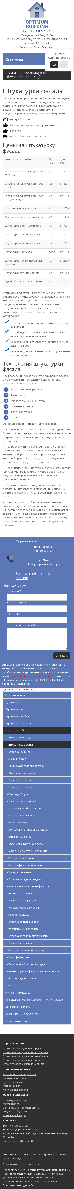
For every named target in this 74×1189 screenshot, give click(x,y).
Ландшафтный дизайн (19, 1021)
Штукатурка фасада (15, 1100)
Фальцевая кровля (14, 1078)
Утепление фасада (14, 1115)
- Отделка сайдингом (18, 751)
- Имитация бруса (16, 794)
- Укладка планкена (18, 872)
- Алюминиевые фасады (20, 900)
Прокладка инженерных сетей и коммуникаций (34, 999)
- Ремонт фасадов (16, 822)
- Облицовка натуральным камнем (27, 829)
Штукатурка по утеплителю (17, 689)
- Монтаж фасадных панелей (23, 865)
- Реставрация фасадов (20, 858)
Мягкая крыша (11, 1086)
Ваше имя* (14, 591)
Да (54, 64)
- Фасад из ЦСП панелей (20, 801)
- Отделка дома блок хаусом (23, 808)
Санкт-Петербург (44, 47)
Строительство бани (18, 716)
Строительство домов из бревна (23, 1060)
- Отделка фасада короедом (23, 879)
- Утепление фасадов (19, 737)
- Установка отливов (18, 787)
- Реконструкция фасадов (21, 929)
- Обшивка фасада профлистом (25, 766)
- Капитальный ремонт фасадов (25, 964)
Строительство (14, 709)
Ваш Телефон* (16, 602)
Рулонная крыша (13, 1082)
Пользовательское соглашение (22, 1164)
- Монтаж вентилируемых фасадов (27, 886)
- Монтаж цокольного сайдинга (25, 950)
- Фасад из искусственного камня (26, 851)
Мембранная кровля (15, 1089)
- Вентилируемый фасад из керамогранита (32, 971)
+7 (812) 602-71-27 (37, 31)
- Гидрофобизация (17, 957)
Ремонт (9, 985)
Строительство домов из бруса (22, 1048)
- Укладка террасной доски (22, 907)
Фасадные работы (16, 730)
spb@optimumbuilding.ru (24, 1129)
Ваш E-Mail (13, 614)
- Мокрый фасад (15, 759)
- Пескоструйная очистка (21, 815)
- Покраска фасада (17, 914)
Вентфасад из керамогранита (21, 1107)
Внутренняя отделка (17, 992)
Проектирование (15, 695)
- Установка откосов (18, 780)
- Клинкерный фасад (18, 836)
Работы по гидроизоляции (21, 978)
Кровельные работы (18, 1006)
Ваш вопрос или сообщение (25, 625)
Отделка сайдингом (15, 1111)
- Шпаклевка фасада (18, 893)
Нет (63, 64)
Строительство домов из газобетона (25, 1052)
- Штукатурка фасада (19, 744)
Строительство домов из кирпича (23, 1064)
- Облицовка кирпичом (20, 773)
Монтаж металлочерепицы (19, 1074)
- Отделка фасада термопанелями (26, 936)
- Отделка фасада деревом (22, 921)
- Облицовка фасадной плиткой (25, 844)
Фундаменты (13, 702)
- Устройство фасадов (19, 943)
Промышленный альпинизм (22, 1014)
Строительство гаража (19, 723)
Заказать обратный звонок (33, 575)
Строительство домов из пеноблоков (26, 1056)
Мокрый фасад (12, 1104)
